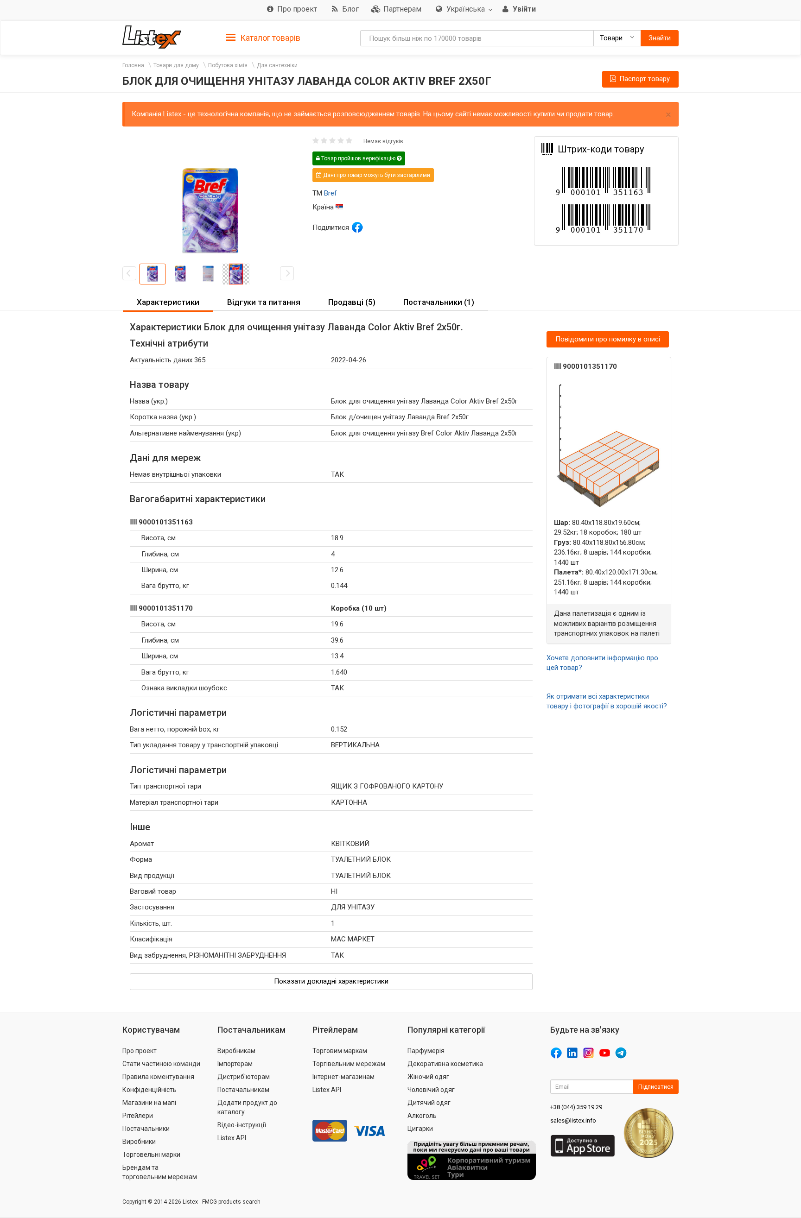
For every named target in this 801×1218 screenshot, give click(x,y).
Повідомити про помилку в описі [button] (607, 339)
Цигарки (420, 1128)
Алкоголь (422, 1115)
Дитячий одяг (429, 1102)
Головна (133, 65)
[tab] (263, 37)
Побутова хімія (228, 65)
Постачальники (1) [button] (438, 302)
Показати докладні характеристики (331, 981)
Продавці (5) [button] (351, 302)
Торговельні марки (151, 1154)
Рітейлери (137, 1115)
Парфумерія (426, 1050)
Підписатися (656, 1086)
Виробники (139, 1141)
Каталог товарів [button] (269, 38)
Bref (330, 193)
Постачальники (146, 1128)
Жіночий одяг (428, 1076)
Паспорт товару (643, 79)
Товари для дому (176, 65)
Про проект (139, 1050)
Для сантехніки (277, 65)
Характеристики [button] (168, 302)
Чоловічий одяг (431, 1089)
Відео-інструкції (241, 1125)
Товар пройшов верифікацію (358, 158)
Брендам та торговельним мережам (159, 1172)
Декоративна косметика (445, 1063)
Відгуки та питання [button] (263, 302)
